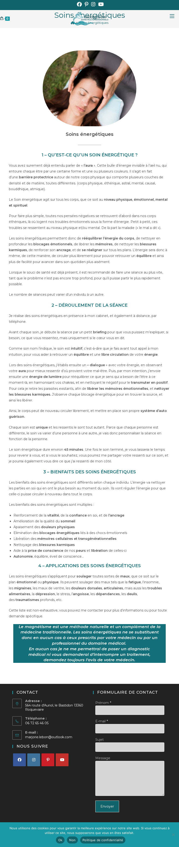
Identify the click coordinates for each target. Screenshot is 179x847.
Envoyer (107, 806)
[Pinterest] (47, 759)
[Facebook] (19, 759)
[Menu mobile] (174, 18)
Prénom (102, 703)
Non (72, 840)
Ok (60, 840)
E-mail (100, 721)
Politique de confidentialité (103, 840)
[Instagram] (33, 759)
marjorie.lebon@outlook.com (48, 737)
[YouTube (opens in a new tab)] (100, 4)
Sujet (99, 740)
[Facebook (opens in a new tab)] (79, 4)
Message (102, 758)
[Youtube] (62, 759)
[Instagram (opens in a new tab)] (93, 4)
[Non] (173, 834)
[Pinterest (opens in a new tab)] (86, 4)
